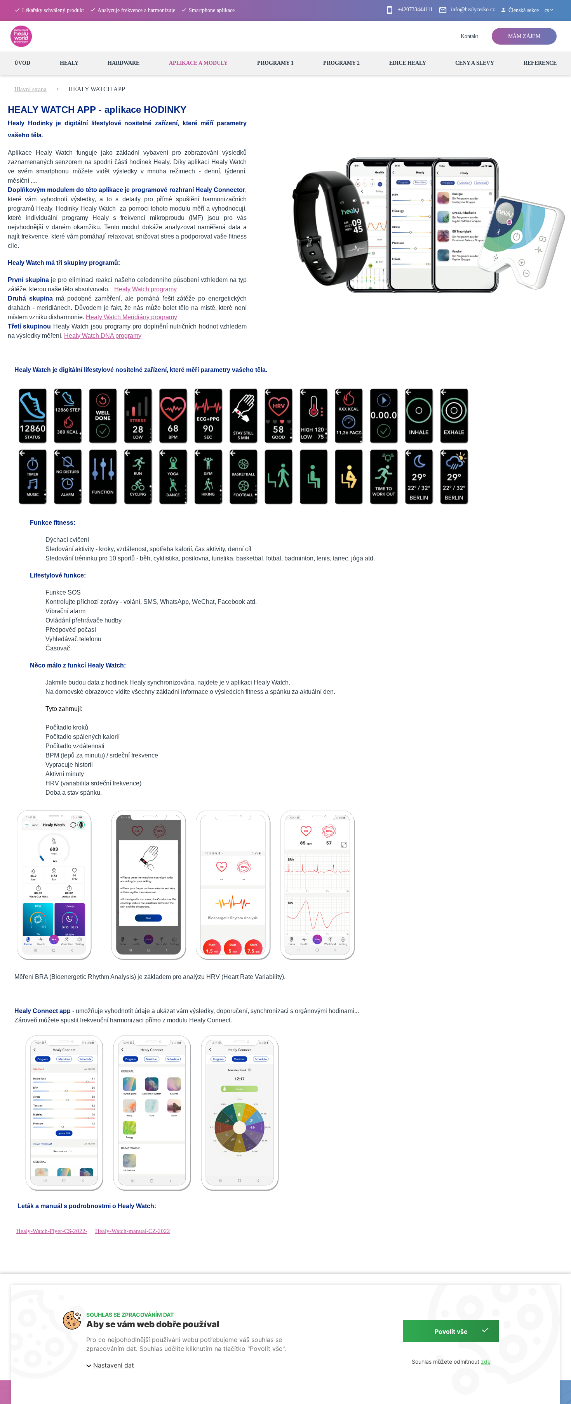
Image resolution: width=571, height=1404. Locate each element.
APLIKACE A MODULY (198, 63)
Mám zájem (524, 36)
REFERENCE (540, 63)
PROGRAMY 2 (341, 63)
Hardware (123, 63)
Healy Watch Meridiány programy (131, 317)
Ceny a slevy (474, 63)
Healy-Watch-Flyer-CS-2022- (51, 1231)
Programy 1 (275, 63)
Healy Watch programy (145, 289)
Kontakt (469, 36)
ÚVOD (22, 63)
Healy (69, 63)
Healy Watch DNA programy (102, 335)
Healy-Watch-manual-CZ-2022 (132, 1231)
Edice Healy (407, 63)
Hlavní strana (30, 89)
